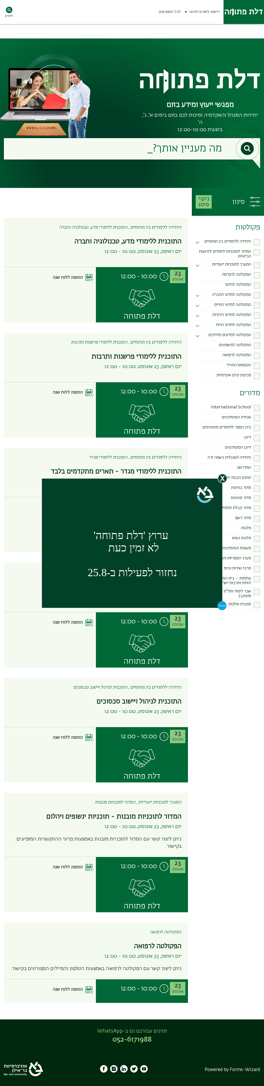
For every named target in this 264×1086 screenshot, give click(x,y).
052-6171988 (132, 1039)
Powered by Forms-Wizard (232, 1070)
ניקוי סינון (203, 202)
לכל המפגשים (170, 12)
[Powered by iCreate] (222, 609)
